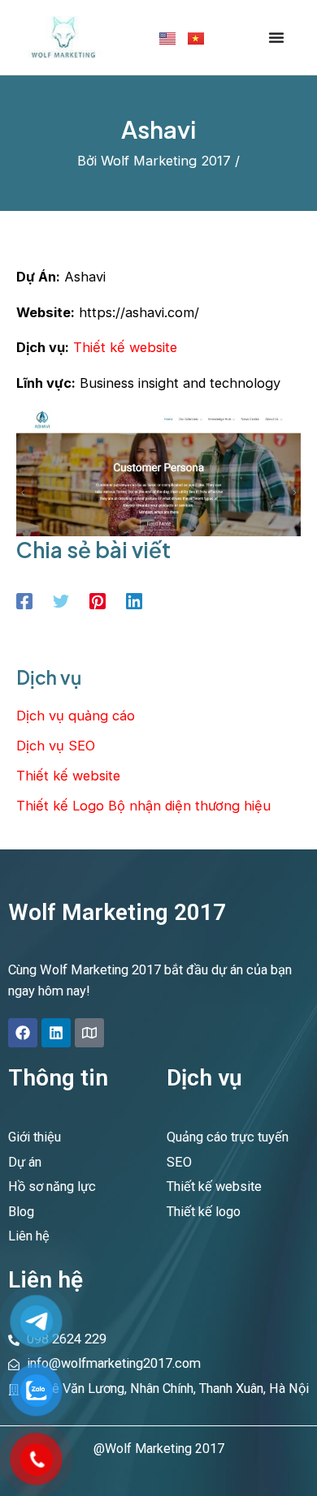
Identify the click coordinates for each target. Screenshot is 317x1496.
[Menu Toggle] (276, 37)
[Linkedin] (134, 600)
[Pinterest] (97, 600)
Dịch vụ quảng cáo (75, 715)
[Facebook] (24, 600)
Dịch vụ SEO (55, 745)
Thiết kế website (125, 347)
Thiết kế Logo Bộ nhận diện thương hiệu (143, 805)
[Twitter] (61, 600)
